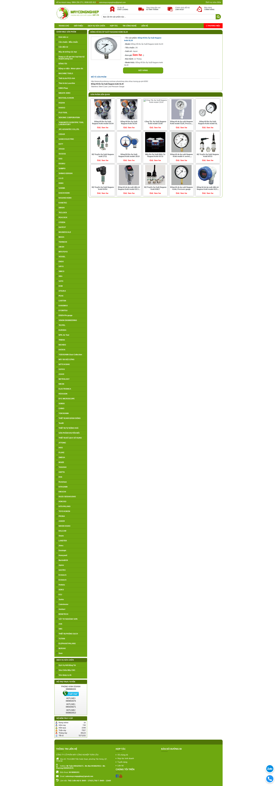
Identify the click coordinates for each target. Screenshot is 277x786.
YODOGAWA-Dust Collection (70, 355)
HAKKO (62, 108)
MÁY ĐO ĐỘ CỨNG (66, 360)
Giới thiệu (78, 26)
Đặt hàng (143, 70)
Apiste (61, 565)
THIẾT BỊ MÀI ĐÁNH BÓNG (70, 418)
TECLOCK (63, 213)
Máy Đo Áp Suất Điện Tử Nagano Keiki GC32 (155, 155)
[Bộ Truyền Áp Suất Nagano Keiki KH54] (102, 185)
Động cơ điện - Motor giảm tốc (71, 69)
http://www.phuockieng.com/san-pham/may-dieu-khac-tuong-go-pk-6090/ (119, 81)
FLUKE (61, 453)
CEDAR (62, 134)
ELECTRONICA (65, 389)
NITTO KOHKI (64, 364)
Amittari (62, 609)
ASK (60, 624)
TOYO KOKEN (64, 511)
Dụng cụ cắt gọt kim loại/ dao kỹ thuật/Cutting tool (72, 58)
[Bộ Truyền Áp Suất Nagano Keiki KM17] (155, 185)
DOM (61, 286)
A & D (61, 178)
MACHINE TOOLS (66, 73)
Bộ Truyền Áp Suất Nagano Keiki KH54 (103, 188)
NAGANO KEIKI (65, 198)
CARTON (62, 301)
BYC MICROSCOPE (67, 399)
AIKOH (61, 247)
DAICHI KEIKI (64, 193)
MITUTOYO (63, 252)
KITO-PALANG (64, 506)
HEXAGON (63, 394)
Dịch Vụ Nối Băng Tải (67, 665)
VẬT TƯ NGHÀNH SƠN (68, 619)
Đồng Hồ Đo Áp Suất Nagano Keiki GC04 (129, 123)
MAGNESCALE (65, 232)
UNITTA (62, 472)
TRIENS (62, 340)
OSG (60, 159)
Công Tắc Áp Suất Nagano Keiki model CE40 (155, 123)
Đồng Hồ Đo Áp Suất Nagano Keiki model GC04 (103, 123)
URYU (61, 266)
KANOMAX (63, 306)
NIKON (61, 384)
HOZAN (62, 103)
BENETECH (63, 614)
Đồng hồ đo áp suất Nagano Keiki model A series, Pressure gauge (181, 156)
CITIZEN (62, 222)
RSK (60, 477)
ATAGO (61, 149)
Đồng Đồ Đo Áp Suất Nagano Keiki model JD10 (129, 155)
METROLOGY (64, 379)
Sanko (61, 599)
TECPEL (62, 325)
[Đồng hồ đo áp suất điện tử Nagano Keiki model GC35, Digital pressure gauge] (129, 185)
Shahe (61, 536)
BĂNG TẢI (63, 64)
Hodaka (62, 585)
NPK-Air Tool (64, 335)
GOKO (61, 590)
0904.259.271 (77, 2)
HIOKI (61, 183)
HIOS (61, 448)
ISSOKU (62, 164)
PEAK (61, 296)
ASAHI (61, 374)
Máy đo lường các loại (68, 52)
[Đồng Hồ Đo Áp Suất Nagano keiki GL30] (106, 59)
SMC (60, 629)
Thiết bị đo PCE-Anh (67, 78)
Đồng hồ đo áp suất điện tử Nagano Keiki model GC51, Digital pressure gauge (208, 189)
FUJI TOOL (63, 113)
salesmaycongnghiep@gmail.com (112, 2)
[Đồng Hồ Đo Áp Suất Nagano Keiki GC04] (129, 119)
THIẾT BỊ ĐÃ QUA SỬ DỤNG (70, 438)
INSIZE (61, 462)
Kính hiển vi (63, 37)
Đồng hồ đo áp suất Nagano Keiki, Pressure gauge (181, 188)
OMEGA (62, 457)
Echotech (62, 575)
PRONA (62, 516)
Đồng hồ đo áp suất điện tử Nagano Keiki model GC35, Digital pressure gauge (129, 189)
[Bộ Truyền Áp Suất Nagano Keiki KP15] (207, 152)
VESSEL (62, 257)
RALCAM (62, 531)
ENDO (61, 262)
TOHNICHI (63, 242)
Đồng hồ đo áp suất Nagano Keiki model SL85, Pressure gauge (181, 124)
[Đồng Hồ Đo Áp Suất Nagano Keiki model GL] (207, 119)
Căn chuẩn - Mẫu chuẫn (68, 42)
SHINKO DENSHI (65, 173)
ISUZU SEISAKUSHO (67, 497)
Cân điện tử (63, 47)
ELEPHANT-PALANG (67, 644)
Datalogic (62, 550)
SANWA (62, 188)
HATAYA (62, 350)
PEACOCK (63, 217)
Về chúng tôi (122, 755)
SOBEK (62, 404)
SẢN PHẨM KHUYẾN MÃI (69, 433)
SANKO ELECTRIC (66, 139)
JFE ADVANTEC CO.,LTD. (69, 129)
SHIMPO (62, 169)
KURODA (62, 330)
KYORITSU (63, 311)
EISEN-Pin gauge (65, 315)
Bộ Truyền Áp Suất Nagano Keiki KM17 (155, 188)
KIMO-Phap (63, 88)
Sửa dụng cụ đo (65, 675)
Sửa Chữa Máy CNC (67, 670)
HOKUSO (62, 502)
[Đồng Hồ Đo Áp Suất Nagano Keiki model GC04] (102, 119)
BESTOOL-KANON (66, 98)
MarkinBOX (63, 560)
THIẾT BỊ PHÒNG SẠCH (68, 634)
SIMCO (61, 271)
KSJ (60, 595)
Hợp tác (114, 26)
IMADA (61, 237)
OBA (60, 276)
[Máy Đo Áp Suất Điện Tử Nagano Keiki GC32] (155, 152)
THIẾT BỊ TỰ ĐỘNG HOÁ (68, 428)
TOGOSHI (62, 467)
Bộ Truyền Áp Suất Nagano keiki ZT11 (103, 155)
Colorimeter (63, 604)
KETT (61, 144)
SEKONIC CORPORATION (69, 118)
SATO (61, 281)
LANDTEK (63, 541)
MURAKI (62, 648)
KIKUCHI (62, 492)
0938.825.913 (90, 2)
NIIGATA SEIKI (64, 93)
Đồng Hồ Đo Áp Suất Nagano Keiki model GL (207, 123)
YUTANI (62, 639)
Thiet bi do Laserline (67, 83)
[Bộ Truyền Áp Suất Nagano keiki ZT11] (102, 152)
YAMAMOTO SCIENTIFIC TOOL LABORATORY (71, 123)
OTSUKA (62, 291)
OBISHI (61, 208)
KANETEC (63, 203)
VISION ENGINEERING (68, 320)
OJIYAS (62, 369)
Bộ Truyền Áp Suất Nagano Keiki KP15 (208, 155)
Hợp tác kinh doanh (125, 758)
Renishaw (63, 482)
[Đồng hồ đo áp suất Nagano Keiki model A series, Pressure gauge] (181, 152)
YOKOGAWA (64, 413)
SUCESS (62, 154)
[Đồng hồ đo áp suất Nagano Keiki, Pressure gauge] (181, 185)
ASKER (62, 521)
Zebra (61, 546)
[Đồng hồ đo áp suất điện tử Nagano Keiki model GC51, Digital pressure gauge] (207, 185)
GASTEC (62, 570)
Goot (60, 653)
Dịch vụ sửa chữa (213, 2)
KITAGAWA (63, 487)
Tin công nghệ (129, 26)
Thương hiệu (213, 26)
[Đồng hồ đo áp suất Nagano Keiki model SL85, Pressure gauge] (181, 119)
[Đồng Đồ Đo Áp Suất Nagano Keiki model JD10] (129, 152)
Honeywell (63, 555)
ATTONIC (62, 443)
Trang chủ (64, 26)
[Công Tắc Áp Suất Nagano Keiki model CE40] (155, 102)
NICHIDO (62, 345)
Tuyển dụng (122, 762)
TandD (61, 423)
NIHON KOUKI (64, 526)
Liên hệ (144, 26)
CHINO (61, 408)
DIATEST (62, 227)
